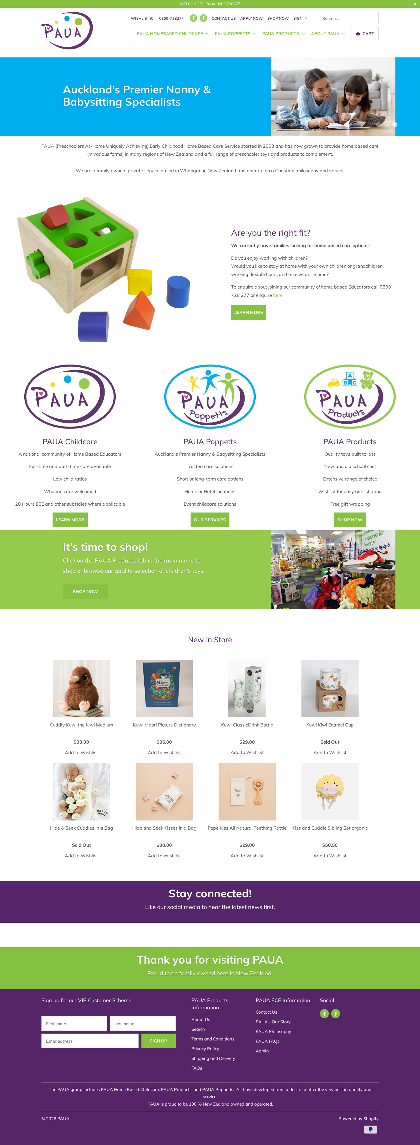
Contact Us (224, 18)
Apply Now (251, 18)
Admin (262, 1051)
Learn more (249, 312)
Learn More (70, 520)
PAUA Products (281, 33)
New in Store (210, 639)
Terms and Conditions (212, 1039)
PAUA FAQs (267, 1041)
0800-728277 (171, 18)
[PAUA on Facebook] (193, 18)
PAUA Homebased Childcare (170, 33)
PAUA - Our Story (273, 1021)
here (278, 295)
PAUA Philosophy (273, 1031)
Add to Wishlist (81, 752)
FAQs (196, 1068)
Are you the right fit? (270, 232)
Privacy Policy (205, 1048)
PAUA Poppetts (233, 33)
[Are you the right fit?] (105, 273)
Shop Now (278, 18)
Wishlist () (143, 18)
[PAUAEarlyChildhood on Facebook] (203, 18)
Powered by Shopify (359, 1118)
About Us (200, 1019)
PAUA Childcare (70, 441)
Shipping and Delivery (213, 1058)
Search (198, 1029)
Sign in (300, 18)
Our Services (210, 520)
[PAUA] (67, 32)
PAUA (63, 1118)
